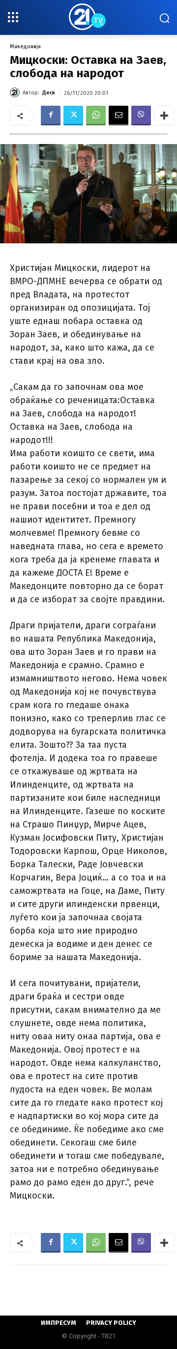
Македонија (25, 46)
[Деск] (16, 92)
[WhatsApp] (96, 115)
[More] (164, 115)
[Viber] (141, 115)
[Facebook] (50, 115)
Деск (48, 92)
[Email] (118, 115)
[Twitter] (73, 115)
